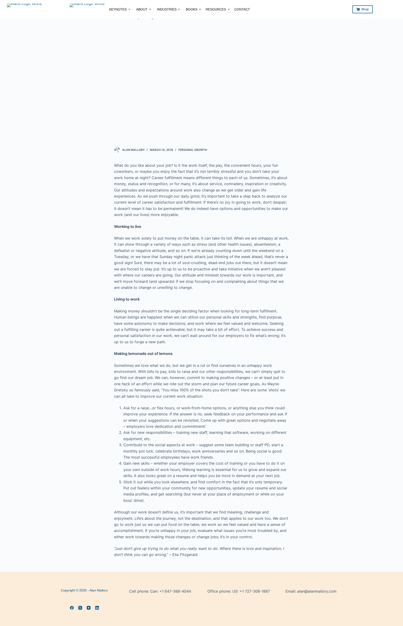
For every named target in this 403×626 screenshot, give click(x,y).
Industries (167, 9)
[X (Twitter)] (80, 608)
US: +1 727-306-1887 (251, 591)
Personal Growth (192, 150)
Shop (365, 9)
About (141, 9)
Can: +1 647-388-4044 (170, 591)
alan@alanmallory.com (317, 591)
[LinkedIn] (97, 608)
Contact (242, 9)
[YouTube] (88, 608)
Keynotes (118, 9)
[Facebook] (72, 608)
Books (191, 9)
